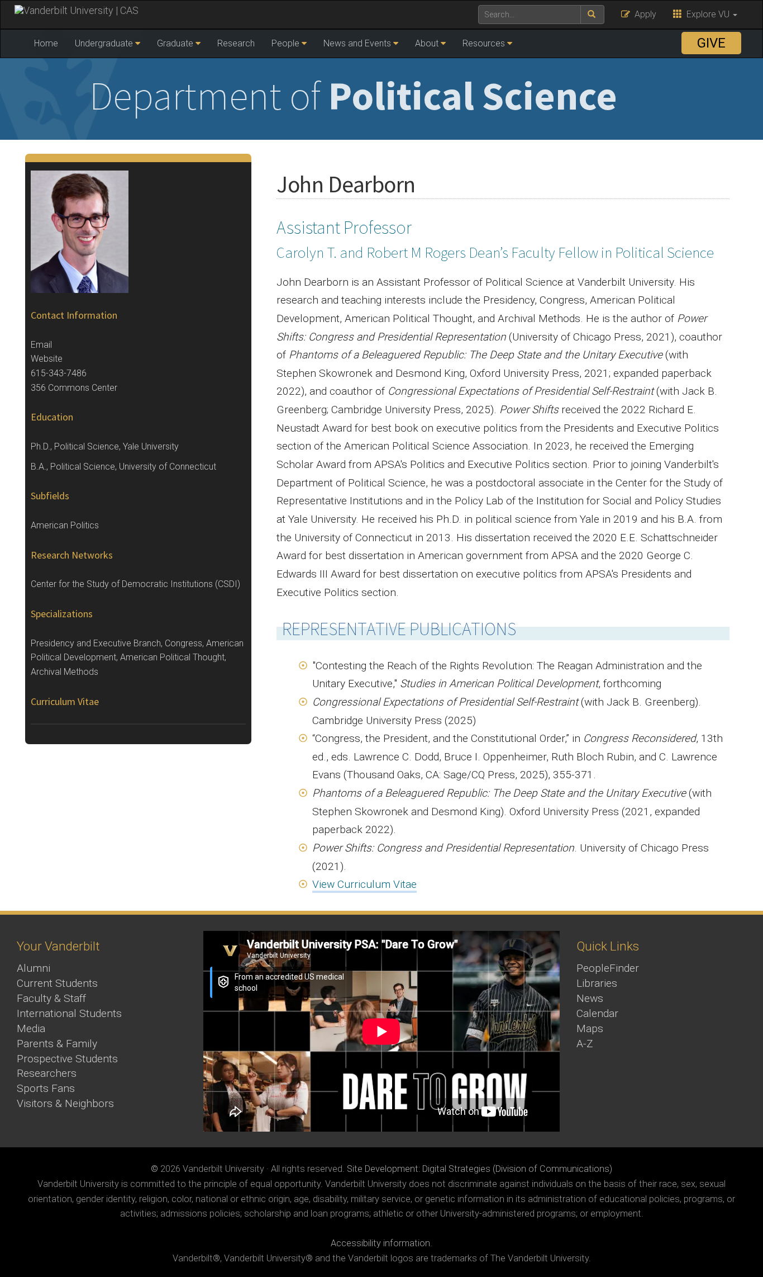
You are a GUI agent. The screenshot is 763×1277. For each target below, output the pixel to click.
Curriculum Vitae (65, 701)
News (589, 998)
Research (236, 43)
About (426, 43)
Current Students (57, 983)
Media (31, 1028)
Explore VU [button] (707, 14)
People (285, 43)
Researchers (47, 1073)
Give (711, 43)
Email (41, 344)
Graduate (175, 43)
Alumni (33, 968)
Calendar (597, 1013)
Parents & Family (57, 1043)
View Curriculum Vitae (364, 884)
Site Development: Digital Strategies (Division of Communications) (479, 1169)
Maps (589, 1028)
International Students (69, 1013)
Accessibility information (380, 1243)
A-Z (584, 1043)
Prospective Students (67, 1058)
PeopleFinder (607, 968)
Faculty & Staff (51, 998)
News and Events (357, 43)
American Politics (65, 525)
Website (47, 358)
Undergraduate (104, 43)
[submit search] (592, 14)
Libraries (596, 983)
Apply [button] (643, 14)
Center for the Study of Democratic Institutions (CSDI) (135, 584)
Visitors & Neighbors (65, 1103)
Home (46, 43)
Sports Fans (46, 1088)
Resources (483, 43)
